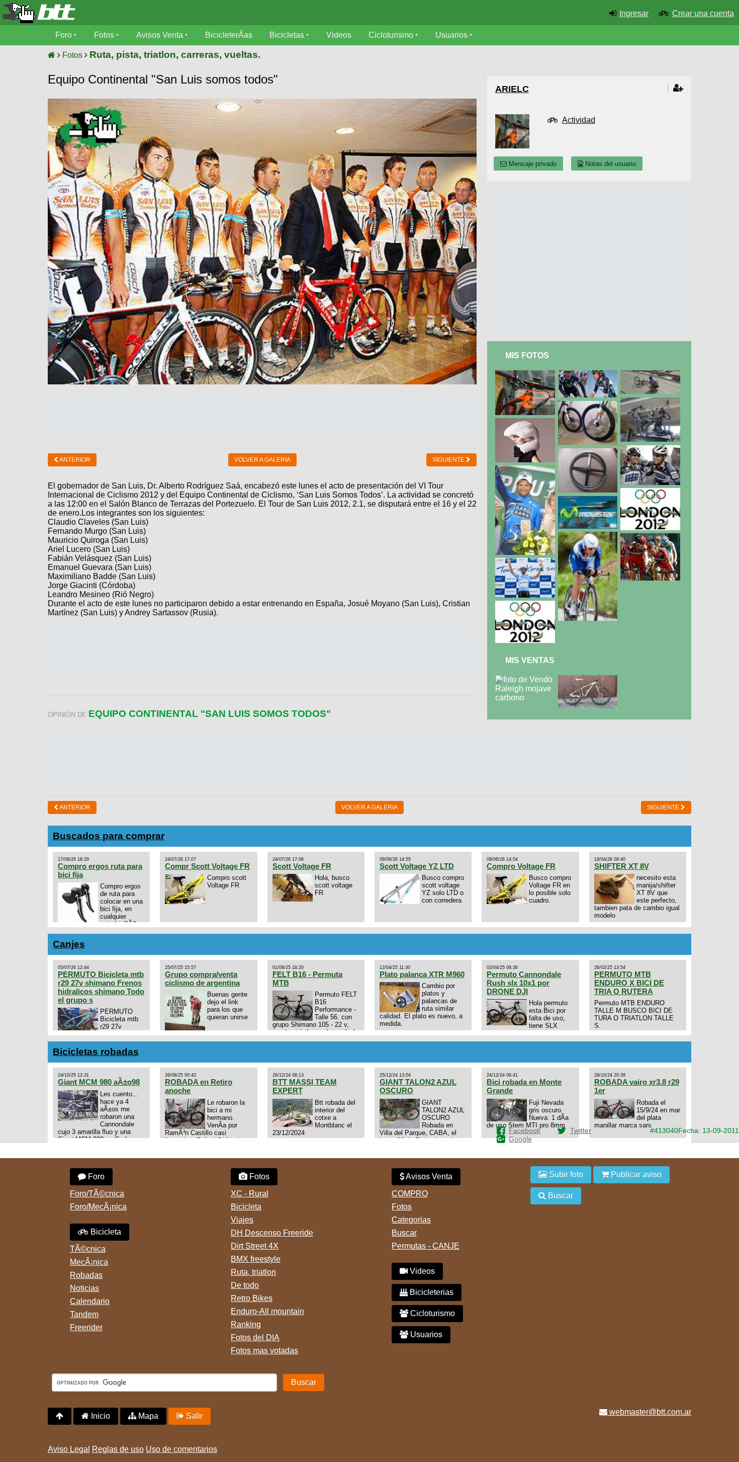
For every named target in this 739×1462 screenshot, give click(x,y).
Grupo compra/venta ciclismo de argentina (202, 978)
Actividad (578, 120)
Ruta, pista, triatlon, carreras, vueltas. (174, 54)
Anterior (74, 459)
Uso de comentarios (181, 1449)
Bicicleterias (430, 1292)
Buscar (404, 1233)
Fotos (104, 35)
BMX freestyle (256, 1259)
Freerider (86, 1327)
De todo (245, 1285)
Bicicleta (104, 1232)
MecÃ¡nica (89, 1262)
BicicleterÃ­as (228, 35)
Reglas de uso (118, 1449)
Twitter (580, 1130)
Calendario (90, 1301)
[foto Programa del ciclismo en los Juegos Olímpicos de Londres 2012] (527, 605)
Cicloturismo (390, 35)
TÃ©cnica (88, 1249)
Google (520, 1139)
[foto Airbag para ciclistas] (527, 422)
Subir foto (565, 1174)
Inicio (99, 1416)
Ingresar (634, 13)
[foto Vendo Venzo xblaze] (589, 679)
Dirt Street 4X (255, 1246)
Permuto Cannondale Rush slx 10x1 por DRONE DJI (524, 983)
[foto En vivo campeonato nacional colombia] (589, 374)
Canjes (69, 944)
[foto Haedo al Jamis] (527, 469)
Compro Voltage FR (521, 866)
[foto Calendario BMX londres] (652, 492)
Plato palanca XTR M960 (422, 974)
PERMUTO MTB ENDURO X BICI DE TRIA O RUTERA (629, 983)
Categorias (411, 1219)
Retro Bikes (251, 1298)
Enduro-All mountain (267, 1311)
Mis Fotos (527, 355)
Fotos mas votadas (264, 1350)
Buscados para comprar (108, 836)
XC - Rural (249, 1193)
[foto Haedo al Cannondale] (652, 449)
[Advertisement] (262, 415)
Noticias (84, 1288)
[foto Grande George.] (652, 537)
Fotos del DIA (255, 1337)
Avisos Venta (159, 35)
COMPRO (410, 1193)
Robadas (86, 1275)
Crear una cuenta (703, 13)
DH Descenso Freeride (272, 1233)
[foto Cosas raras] (652, 374)
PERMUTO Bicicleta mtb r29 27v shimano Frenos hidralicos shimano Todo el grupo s (101, 987)
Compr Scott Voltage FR (207, 866)
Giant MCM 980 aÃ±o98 (99, 1082)
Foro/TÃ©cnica (97, 1193)
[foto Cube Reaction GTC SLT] (527, 374)
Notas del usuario (609, 164)
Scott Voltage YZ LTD (417, 866)
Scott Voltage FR (301, 866)
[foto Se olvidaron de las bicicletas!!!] (652, 401)
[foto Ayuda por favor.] (589, 452)
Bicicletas (287, 35)
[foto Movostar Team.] (589, 500)
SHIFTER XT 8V (621, 866)
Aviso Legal (69, 1449)
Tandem (84, 1314)
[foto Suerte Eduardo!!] (589, 536)
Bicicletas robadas (96, 1051)
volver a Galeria (262, 459)
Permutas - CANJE (425, 1246)
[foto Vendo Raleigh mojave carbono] (526, 679)
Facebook (524, 1130)
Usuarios (451, 35)
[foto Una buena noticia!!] (527, 562)
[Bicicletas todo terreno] (123, 13)
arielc (512, 89)
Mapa (147, 1416)
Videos (338, 35)
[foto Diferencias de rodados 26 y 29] (589, 405)
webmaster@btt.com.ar (649, 1412)
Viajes (242, 1219)
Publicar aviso (635, 1174)
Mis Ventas (530, 660)
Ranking (246, 1324)
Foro (63, 35)
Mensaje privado (532, 164)
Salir (193, 1416)
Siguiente (449, 459)
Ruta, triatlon (253, 1272)
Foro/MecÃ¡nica (98, 1206)
